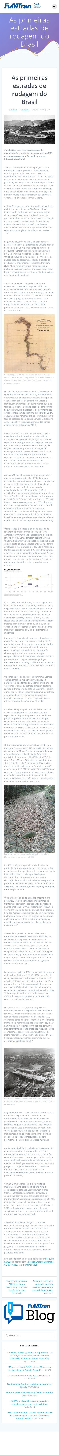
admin (14, 109)
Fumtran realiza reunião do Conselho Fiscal (29, 1375)
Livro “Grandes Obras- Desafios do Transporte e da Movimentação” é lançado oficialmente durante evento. (29, 1415)
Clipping (25, 109)
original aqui (31, 1264)
